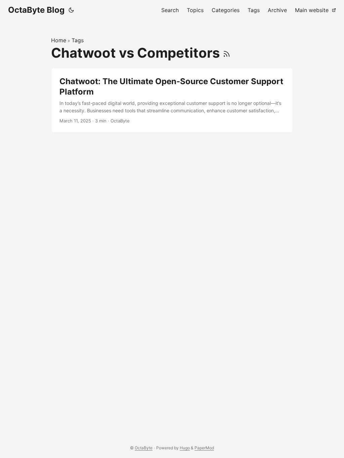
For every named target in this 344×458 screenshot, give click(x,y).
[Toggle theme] (71, 10)
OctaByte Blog (36, 10)
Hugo (185, 447)
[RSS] (226, 53)
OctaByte (144, 447)
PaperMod (204, 447)
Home (58, 40)
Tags (78, 40)
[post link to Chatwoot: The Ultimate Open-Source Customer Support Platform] (172, 100)
